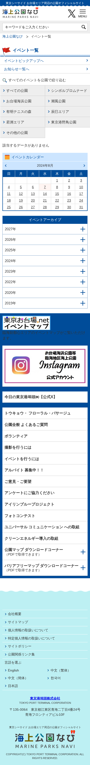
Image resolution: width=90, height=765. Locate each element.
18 (9, 200)
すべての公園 (17, 90)
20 (33, 200)
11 (9, 194)
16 (69, 194)
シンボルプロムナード (69, 90)
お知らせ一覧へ (16, 69)
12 (21, 194)
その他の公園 (17, 133)
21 (45, 200)
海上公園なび (12, 36)
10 (81, 187)
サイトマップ (18, 622)
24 (81, 200)
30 (69, 207)
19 (21, 200)
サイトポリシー (19, 646)
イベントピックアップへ (24, 61)
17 (81, 194)
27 (33, 207)
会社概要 (14, 614)
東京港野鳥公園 (63, 122)
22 (57, 200)
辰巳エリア (60, 112)
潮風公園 (58, 101)
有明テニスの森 (18, 112)
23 (69, 200)
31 (81, 207)
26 (21, 207)
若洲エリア (15, 122)
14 (45, 194)
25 (9, 207)
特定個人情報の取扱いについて (31, 638)
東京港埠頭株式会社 (45, 698)
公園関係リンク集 (21, 654)
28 (45, 207)
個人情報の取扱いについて (28, 630)
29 (57, 207)
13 (33, 194)
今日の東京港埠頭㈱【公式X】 (31, 397)
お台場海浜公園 (18, 101)
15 (57, 194)
